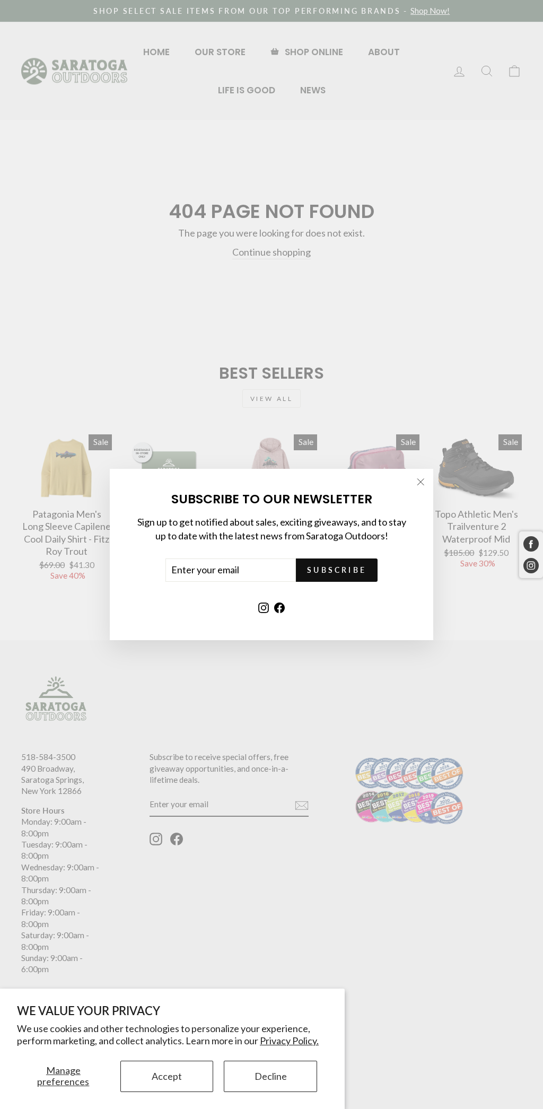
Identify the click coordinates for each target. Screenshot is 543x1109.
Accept (167, 1076)
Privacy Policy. (289, 1040)
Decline (271, 1076)
